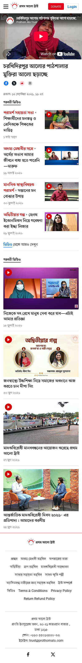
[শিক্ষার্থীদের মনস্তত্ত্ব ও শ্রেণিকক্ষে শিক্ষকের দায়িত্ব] (62, 119)
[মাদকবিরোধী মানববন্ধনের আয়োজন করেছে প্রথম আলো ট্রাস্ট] (41, 423)
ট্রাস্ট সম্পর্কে (65, 583)
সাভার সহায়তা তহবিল (28, 575)
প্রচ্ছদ (14, 559)
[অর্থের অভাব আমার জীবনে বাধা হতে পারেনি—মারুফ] (62, 155)
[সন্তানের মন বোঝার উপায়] (62, 191)
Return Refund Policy (39, 599)
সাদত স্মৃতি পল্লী (54, 575)
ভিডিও (11, 591)
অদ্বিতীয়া (15, 567)
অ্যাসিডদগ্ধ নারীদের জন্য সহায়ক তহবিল (31, 583)
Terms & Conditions (33, 591)
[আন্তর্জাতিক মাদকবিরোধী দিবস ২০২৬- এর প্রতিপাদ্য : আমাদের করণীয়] (41, 490)
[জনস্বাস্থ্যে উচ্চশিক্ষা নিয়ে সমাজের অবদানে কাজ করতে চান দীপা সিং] (41, 356)
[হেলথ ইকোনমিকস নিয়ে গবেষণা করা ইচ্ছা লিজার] (62, 221)
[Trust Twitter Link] (53, 655)
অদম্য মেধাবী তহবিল (33, 559)
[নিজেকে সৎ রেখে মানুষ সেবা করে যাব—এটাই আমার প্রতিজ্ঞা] (41, 289)
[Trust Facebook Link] (28, 655)
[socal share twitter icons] (15, 84)
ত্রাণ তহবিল (31, 567)
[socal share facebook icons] (7, 84)
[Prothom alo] (24, 8)
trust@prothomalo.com (46, 641)
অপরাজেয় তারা (58, 559)
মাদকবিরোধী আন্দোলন (55, 567)
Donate (56, 6)
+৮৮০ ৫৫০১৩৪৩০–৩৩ (45, 635)
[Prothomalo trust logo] (41, 542)
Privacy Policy (61, 591)
